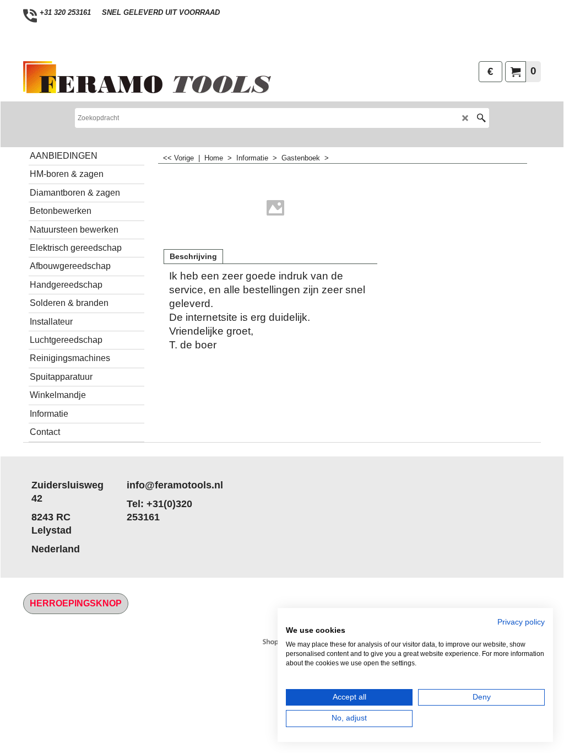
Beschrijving (193, 256)
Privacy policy (521, 622)
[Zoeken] (481, 118)
